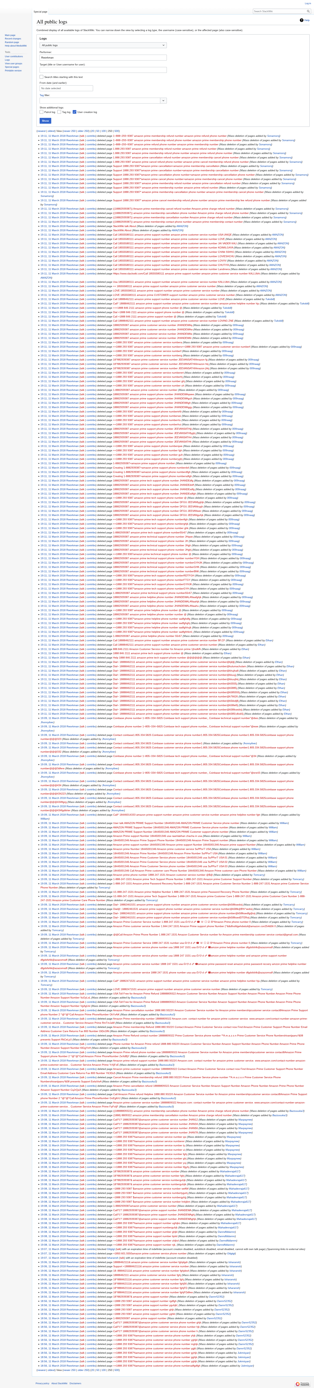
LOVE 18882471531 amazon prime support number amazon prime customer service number (166, 989)
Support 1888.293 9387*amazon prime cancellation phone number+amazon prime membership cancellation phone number (184, 174)
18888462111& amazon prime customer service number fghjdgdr (150, 1262)
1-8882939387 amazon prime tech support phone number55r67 (150, 532)
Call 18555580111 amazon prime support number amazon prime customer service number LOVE (169, 239)
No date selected (51, 88)
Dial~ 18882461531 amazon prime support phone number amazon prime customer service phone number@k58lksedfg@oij (184, 913)
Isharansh (234, 1262)
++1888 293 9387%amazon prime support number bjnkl (145, 1236)
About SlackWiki (59, 1383)
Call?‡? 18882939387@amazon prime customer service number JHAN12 (155, 1119)
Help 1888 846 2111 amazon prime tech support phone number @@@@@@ (157, 657)
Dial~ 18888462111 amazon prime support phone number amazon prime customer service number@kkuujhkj (176, 679)
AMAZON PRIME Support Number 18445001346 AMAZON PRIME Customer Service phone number (170, 827)
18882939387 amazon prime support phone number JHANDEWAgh (152, 402)
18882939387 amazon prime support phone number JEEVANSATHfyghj (154, 433)
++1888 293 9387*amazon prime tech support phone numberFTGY (151, 579)
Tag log (66, 112)
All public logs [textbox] (50, 45)
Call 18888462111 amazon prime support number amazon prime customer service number (165, 644)
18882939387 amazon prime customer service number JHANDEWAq (152, 325)
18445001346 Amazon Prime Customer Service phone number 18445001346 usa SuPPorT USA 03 (170, 866)
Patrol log (49, 112)
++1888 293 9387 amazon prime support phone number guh (148, 454)
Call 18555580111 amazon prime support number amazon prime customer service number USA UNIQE (172, 234)
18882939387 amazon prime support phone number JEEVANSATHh (152, 441)
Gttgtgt (231, 1253)
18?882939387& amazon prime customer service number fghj (148, 1175)
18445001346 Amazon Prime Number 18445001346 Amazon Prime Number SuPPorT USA (165, 853)
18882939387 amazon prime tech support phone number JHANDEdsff (153, 484)
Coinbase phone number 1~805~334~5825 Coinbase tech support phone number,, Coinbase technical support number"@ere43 (186, 772)
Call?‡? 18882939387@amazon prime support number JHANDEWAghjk (154, 1218)
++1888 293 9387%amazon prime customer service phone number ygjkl (154, 1348)
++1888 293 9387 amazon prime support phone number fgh (147, 450)
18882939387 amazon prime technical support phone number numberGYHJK (157, 562)
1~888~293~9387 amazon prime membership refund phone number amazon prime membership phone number (177, 140)
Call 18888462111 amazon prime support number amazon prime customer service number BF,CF (169, 640)
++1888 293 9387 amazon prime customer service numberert (148, 372)
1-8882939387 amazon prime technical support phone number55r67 (152, 592)
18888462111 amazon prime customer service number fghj (147, 1275)
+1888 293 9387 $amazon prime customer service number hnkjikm (151, 1201)
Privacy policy (42, 1383)
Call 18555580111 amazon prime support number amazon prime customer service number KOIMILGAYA (173, 247)
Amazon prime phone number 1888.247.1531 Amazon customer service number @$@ (163, 874)
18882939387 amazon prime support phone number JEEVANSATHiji (152, 428)
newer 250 (69, 130)
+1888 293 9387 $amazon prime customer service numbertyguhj (150, 1193)
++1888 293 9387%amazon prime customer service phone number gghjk (155, 1357)
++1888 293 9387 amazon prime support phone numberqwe (147, 446)
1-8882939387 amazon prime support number (139, 1318)
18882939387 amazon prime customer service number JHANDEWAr (152, 338)
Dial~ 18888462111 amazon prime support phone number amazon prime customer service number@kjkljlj (174, 661)
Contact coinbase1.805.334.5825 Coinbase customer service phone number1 (157, 743)
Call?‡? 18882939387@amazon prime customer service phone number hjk (156, 1326)
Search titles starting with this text (63, 77)
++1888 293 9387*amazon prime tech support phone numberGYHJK (152, 584)
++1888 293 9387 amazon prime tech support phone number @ (150, 497)
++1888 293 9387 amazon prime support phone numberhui (147, 424)
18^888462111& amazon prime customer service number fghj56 (150, 1283)
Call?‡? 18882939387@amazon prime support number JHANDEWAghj (154, 1214)
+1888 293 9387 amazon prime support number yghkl (144, 1313)
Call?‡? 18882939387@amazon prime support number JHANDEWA (152, 1210)
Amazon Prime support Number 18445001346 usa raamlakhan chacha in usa (157, 835)
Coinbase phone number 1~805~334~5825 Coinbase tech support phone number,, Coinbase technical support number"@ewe (185, 726)
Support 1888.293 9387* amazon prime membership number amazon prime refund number (165, 187)
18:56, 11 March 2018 (53, 1296)
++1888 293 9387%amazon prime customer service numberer (149, 1141)
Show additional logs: (52, 107)
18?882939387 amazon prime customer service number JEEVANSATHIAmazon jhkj (161, 368)
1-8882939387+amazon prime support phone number (144, 463)
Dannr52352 (216, 1296)
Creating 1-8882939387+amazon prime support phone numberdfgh (152, 472)
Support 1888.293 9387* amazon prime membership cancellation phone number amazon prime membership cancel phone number (188, 192)
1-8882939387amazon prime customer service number (145, 1205)
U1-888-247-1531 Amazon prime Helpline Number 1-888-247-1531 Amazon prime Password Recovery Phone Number (181, 891)
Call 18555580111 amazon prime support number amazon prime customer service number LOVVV (169, 260)
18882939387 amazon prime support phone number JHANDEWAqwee (153, 394)
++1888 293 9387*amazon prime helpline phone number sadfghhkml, (153, 631)
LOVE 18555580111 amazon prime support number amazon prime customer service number (166, 290)
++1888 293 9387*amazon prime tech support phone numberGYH (151, 588)
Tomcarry (258, 874)
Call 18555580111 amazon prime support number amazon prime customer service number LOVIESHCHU (173, 256)
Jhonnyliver (47, 722)
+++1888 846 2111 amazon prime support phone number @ (147, 307)
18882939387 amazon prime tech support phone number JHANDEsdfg (154, 489)
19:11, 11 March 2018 (53, 135)
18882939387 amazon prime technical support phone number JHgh (152, 545)
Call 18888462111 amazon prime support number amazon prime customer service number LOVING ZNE (173, 320)
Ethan (269, 640)
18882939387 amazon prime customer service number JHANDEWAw (153, 329)
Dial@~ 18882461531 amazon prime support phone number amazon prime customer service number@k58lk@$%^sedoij (183, 908)
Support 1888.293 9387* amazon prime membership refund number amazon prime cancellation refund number (177, 183)
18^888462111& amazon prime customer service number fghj (148, 1279)
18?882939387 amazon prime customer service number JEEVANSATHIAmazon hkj (161, 363)
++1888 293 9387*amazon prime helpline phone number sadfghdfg (151, 618)
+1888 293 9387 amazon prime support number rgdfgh (145, 1301)
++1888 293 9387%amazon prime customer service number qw (149, 1136)
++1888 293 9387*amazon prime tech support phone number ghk (150, 528)
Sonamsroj (273, 135)
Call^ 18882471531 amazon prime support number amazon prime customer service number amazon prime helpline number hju (186, 980)
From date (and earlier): (53, 82)
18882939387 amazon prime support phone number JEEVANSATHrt (152, 437)
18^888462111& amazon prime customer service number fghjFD (150, 1287)
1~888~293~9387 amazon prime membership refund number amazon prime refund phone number (170, 135)
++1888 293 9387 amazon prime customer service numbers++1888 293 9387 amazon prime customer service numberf (181, 346)
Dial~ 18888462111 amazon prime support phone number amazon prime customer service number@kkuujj (174, 674)
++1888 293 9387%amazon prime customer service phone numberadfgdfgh (156, 1365)
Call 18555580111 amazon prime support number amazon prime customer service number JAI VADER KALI (175, 243)
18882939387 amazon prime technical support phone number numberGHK (156, 567)
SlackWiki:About (122, 230)
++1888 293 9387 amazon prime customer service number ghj (149, 381)
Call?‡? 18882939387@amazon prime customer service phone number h (155, 1331)
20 (92, 130)
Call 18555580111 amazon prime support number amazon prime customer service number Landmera (171, 269)
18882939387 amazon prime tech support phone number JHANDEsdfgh (154, 493)
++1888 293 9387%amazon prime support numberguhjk (145, 1227)
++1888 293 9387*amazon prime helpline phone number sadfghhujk (152, 627)
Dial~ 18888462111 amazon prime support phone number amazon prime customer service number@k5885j (175, 687)
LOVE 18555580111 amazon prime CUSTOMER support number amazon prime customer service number (174, 294)
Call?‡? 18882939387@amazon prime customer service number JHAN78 (155, 1132)
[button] (163, 101)
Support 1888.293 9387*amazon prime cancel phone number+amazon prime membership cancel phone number (177, 179)
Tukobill (269, 299)
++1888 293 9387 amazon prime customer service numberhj (148, 376)
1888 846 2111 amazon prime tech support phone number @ (148, 653)
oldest (51, 130)
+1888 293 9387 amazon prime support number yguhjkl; (145, 1305)
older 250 (83, 130)
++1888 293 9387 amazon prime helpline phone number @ (147, 610)
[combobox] (103, 45)
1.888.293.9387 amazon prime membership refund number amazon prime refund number (164, 148)
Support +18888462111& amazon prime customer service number (151, 1266)
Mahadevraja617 (229, 1171)
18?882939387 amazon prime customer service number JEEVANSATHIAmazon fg (160, 359)
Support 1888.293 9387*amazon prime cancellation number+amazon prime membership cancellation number (176, 170)
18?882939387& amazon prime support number (141, 1296)
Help (307, 20)
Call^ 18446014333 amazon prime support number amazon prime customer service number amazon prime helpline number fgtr (186, 814)
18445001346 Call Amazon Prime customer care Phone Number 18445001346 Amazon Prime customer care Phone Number (185, 870)
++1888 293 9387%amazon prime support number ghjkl (145, 1231)
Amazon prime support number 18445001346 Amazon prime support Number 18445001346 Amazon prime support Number (184, 844)
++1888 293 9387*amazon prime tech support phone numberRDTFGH (153, 575)
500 (116, 130)
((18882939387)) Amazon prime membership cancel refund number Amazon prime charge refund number (174, 208)
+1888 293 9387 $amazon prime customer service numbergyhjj (149, 1197)
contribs (91, 135)
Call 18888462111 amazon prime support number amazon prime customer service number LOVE (169, 299)
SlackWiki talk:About (124, 226)
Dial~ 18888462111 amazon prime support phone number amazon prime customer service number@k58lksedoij (177, 709)
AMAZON (181, 226)
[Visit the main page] (16, 14)
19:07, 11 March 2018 (53, 1249)
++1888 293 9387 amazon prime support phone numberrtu (147, 420)
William (45, 818)
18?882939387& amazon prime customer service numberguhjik (149, 1184)
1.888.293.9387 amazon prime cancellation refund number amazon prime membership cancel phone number (176, 157)
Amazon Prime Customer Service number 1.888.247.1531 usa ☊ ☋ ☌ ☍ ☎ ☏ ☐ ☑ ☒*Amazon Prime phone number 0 (182, 921)
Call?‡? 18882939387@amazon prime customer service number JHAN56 (155, 1128)
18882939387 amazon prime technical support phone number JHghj (152, 549)
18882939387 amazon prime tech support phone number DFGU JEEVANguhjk (158, 515)
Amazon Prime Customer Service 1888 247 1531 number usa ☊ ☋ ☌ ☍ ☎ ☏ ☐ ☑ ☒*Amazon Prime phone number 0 (181, 942)
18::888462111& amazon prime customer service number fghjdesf (151, 1270)
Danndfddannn (226, 1231)
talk (82, 135)
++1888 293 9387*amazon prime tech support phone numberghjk (150, 523)
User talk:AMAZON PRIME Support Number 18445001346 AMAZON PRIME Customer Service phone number (176, 823)
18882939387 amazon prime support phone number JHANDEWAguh (152, 398)
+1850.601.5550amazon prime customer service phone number (150, 1253)
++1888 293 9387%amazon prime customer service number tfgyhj (151, 1167)
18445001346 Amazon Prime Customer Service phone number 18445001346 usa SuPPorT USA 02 (170, 861)
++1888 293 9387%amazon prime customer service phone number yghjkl (155, 1339)
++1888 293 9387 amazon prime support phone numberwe (147, 415)
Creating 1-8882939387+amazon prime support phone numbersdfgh (152, 476)
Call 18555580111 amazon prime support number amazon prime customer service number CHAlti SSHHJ (173, 251)
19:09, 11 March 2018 (53, 718)
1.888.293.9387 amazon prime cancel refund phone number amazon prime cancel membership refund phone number (181, 161)
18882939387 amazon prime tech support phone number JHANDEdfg (153, 480)
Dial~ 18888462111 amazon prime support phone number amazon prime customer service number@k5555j (175, 683)
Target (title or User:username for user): (62, 64)
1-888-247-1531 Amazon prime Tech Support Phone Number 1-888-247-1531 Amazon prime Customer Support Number (182, 879)
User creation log (87, 112)
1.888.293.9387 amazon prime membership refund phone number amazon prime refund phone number (172, 153)
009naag (238, 325)
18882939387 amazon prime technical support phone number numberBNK (156, 571)
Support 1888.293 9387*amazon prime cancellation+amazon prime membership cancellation (166, 166)
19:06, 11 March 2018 (53, 1262)
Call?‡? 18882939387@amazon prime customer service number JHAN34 (155, 1123)
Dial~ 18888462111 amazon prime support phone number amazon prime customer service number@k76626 (175, 696)
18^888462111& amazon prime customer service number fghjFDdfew (153, 1292)
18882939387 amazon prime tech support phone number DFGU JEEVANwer (157, 510)
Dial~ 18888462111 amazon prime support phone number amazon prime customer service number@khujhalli (176, 670)
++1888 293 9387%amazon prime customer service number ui (149, 1149)
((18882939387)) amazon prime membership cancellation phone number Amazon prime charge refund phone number (181, 213)
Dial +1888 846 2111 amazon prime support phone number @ (148, 312)
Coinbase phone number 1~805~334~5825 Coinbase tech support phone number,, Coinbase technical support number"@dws (185, 718)
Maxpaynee (245, 1119)
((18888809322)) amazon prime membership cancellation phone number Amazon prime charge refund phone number (181, 1110)
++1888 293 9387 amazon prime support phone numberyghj (147, 458)
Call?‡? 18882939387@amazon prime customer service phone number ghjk (157, 1322)
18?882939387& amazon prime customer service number (146, 1171)
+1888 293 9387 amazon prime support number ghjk (143, 1309)
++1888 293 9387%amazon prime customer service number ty (149, 1145)
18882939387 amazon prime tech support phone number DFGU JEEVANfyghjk (158, 502)
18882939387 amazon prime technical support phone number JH (150, 541)
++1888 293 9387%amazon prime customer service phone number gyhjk (155, 1352)
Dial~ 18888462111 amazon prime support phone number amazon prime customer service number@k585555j (176, 692)
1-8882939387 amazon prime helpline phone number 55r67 (147, 636)
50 (97, 130)
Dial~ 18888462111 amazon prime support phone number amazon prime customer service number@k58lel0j (175, 705)
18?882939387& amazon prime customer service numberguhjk (149, 1180)
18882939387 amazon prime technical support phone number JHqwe (153, 536)
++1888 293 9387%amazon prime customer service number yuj (149, 1162)
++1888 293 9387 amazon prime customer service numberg (147, 355)
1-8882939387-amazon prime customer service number (145, 389)
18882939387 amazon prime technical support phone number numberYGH (156, 558)
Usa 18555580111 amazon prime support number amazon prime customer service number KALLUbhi (171, 281)
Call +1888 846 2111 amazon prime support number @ (144, 316)
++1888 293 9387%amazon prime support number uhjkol (146, 1240)
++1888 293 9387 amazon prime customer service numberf (147, 351)
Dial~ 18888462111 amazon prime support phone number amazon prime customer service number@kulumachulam (179, 666)
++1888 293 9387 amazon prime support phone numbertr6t (147, 411)
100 (103, 130)
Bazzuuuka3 (138, 997)
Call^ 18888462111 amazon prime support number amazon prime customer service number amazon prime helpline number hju (186, 303)
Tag (42, 95)
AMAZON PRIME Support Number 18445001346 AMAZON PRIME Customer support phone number (170, 831)
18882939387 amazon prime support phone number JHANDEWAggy (152, 407)
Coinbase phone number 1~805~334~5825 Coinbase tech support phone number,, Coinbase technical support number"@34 (184, 756)
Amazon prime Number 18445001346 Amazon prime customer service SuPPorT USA (162, 849)
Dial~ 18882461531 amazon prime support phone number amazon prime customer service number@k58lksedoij (178, 904)
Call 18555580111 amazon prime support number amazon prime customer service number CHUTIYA (171, 265)
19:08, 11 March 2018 (53, 1119)
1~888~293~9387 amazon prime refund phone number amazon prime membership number (165, 144)
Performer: (46, 52)
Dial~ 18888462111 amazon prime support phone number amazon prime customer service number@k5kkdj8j (176, 700)
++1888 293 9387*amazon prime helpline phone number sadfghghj (151, 623)
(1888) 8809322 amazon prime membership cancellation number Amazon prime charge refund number (172, 1115)
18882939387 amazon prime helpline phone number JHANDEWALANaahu (156, 605)
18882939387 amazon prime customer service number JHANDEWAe (152, 333)
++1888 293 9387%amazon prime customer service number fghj (150, 1154)
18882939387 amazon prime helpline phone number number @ (149, 614)
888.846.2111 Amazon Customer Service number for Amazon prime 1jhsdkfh (157, 649)
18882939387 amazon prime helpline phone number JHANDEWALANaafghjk (157, 597)
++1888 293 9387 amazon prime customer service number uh (148, 385)
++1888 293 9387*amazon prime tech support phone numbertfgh (150, 519)
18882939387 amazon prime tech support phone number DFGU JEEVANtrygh (158, 506)
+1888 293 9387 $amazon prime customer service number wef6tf (150, 1188)
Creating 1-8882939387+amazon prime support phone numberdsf (151, 467)
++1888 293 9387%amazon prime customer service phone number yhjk (154, 1335)
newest (41, 130)
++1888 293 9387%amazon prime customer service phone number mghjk (155, 1344)
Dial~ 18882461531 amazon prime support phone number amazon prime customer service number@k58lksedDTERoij (181, 917)
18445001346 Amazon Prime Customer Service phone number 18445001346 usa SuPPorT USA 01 (170, 857)
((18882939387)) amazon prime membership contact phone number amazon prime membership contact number (178, 221)
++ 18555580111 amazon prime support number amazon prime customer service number (164, 286)
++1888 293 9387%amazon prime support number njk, (144, 1244)
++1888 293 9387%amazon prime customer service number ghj (149, 1158)
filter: (45, 95)
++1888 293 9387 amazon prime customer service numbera (147, 342)
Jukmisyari (243, 1352)
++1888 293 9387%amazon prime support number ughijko (146, 1223)
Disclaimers (75, 1383)
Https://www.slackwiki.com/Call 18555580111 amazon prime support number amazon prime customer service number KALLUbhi (186, 273)
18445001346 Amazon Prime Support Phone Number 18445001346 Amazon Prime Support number (170, 840)
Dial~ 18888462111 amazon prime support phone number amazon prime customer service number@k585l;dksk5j (178, 713)
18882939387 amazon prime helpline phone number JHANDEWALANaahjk (156, 601)
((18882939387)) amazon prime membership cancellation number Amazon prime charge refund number (173, 217)
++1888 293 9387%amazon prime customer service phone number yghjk (155, 1361)
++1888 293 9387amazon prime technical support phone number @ (152, 554)
